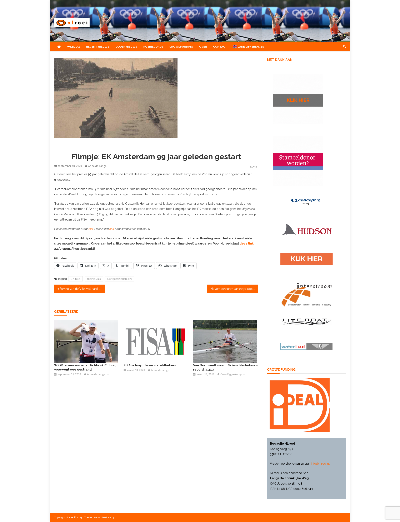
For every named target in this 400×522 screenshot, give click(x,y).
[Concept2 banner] (306, 201)
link (112, 229)
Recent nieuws (97, 46)
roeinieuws (94, 278)
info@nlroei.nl (320, 463)
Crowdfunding (181, 46)
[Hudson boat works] (306, 229)
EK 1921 (75, 278)
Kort (253, 166)
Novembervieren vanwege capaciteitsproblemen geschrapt (234, 288)
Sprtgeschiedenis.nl (119, 278)
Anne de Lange (97, 166)
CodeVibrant (122, 517)
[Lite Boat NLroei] (306, 321)
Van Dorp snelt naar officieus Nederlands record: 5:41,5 (225, 367)
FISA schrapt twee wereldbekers (150, 365)
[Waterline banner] (306, 346)
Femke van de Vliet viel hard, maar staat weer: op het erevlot (82, 288)
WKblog (73, 46)
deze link (247, 243)
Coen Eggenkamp (230, 374)
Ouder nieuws (126, 46)
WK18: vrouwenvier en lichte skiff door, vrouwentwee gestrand (85, 367)
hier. (91, 229)
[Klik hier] (298, 98)
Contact (220, 46)
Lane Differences (250, 46)
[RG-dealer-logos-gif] (306, 258)
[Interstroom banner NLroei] (306, 294)
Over (203, 46)
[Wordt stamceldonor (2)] (298, 161)
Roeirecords (153, 46)
